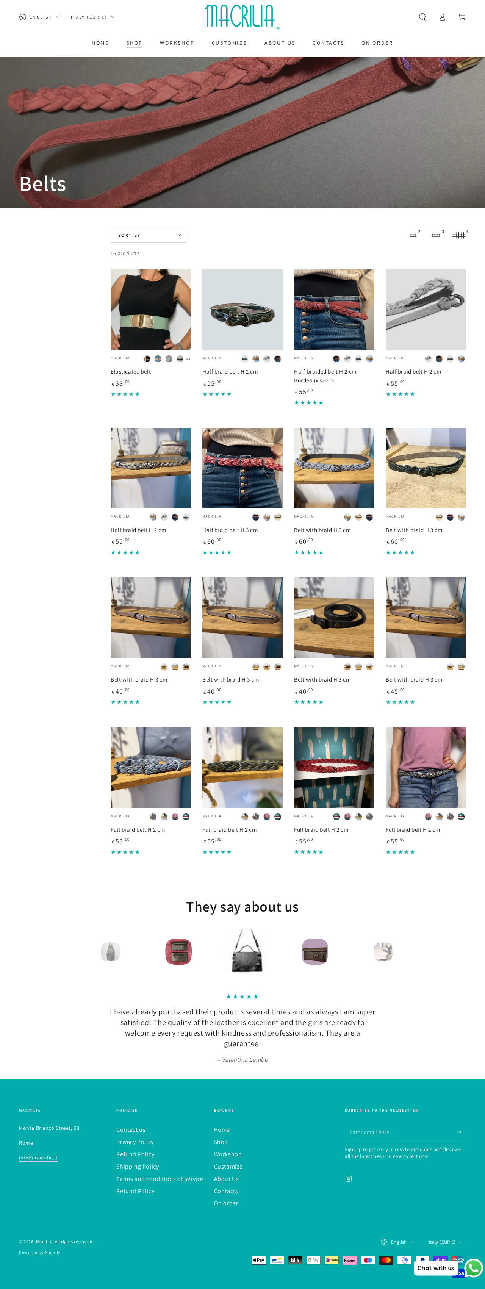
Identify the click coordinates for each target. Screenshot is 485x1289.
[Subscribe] (461, 1131)
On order (226, 1203)
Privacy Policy (134, 1142)
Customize (228, 1166)
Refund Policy (135, 1154)
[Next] (396, 951)
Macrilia (44, 1241)
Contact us (131, 1130)
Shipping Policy (137, 1166)
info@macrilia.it (38, 1157)
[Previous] (89, 951)
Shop (221, 1142)
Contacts (226, 1191)
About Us (226, 1179)
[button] (422, 17)
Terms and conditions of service (159, 1179)
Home (222, 1130)
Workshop (228, 1154)
